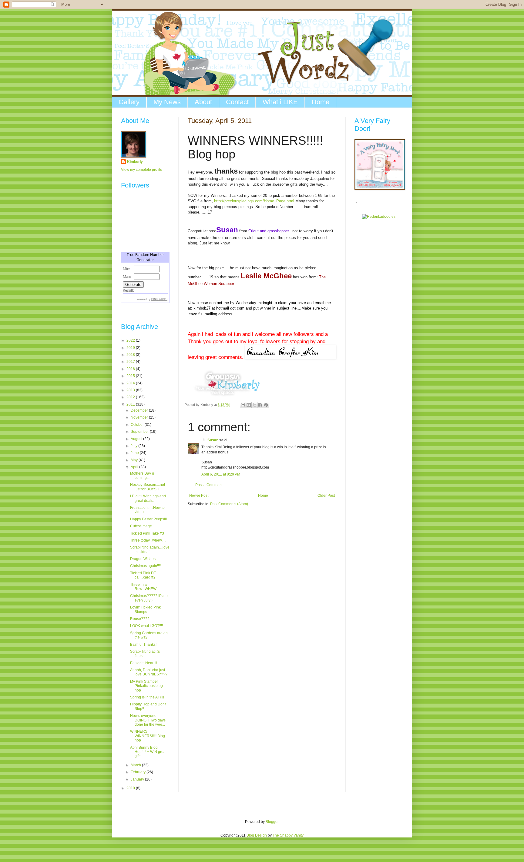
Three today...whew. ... (148, 540)
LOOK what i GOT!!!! (146, 626)
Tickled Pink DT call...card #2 (143, 575)
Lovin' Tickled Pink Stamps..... (145, 609)
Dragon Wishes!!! (144, 559)
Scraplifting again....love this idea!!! (150, 549)
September (140, 431)
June (135, 453)
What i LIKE (280, 102)
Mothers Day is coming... (142, 475)
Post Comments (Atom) (229, 504)
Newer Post (198, 495)
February (138, 772)
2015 (131, 376)
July (134, 446)
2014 (131, 383)
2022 (131, 340)
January (138, 779)
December (140, 410)
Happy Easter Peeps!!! (148, 519)
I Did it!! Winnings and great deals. (148, 498)
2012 (131, 397)
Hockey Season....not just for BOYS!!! (147, 486)
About (203, 102)
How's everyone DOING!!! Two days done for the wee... (148, 720)
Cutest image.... (143, 526)
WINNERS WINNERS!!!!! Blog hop (147, 735)
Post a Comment (209, 485)
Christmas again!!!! (145, 566)
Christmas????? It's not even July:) (149, 598)
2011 (131, 404)
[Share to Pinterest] (266, 405)
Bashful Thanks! (143, 644)
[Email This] (243, 405)
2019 (131, 348)
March (136, 765)
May (135, 460)
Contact (237, 102)
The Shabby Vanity (288, 835)
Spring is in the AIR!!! (147, 697)
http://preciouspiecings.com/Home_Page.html (254, 201)
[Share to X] (254, 405)
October (138, 425)
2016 (131, 369)
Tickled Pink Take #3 (147, 533)
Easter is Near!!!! (143, 663)
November (140, 417)
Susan (212, 440)
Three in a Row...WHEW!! (144, 586)
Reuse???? (139, 619)
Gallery (129, 102)
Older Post (326, 495)
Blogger (272, 822)
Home (320, 102)
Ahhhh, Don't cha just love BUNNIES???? (148, 672)
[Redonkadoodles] (378, 216)
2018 (131, 355)
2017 (131, 362)
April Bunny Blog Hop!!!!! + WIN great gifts (148, 751)
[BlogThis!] (249, 405)
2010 (131, 788)
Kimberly (135, 162)
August (137, 439)
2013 (131, 390)
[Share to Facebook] (260, 405)
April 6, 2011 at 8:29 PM (220, 474)
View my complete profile (141, 169)
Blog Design (257, 835)
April (135, 467)
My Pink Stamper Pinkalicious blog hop (146, 685)
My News (167, 102)
